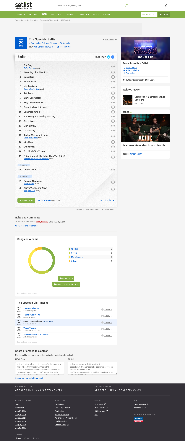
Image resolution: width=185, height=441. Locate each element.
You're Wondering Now (35, 188)
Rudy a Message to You (36, 135)
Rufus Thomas (29, 68)
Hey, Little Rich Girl (33, 102)
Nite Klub (28, 142)
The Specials (38, 39)
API (96, 414)
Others (74, 261)
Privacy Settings (62, 425)
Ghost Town (30, 169)
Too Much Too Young (34, 151)
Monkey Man (30, 86)
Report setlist (94, 209)
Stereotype (29, 121)
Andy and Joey (29, 191)
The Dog (28, 65)
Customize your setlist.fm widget (29, 378)
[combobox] (92, 5)
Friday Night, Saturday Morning (39, 116)
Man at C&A (30, 125)
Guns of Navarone (33, 181)
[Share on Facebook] (113, 57)
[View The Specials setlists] (145, 45)
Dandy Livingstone (31, 138)
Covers (74, 253)
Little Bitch (29, 146)
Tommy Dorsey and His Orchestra (36, 159)
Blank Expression (32, 97)
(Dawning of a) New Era (36, 72)
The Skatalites (29, 184)
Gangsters (29, 77)
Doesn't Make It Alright (35, 107)
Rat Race (28, 93)
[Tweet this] (109, 57)
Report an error (110, 209)
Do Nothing (29, 130)
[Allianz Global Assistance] (138, 419)
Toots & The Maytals (31, 89)
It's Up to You (30, 81)
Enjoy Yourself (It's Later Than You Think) (44, 156)
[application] (145, 128)
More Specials (77, 257)
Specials (74, 249)
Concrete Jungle (32, 111)
